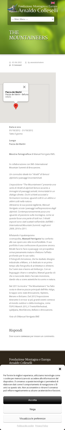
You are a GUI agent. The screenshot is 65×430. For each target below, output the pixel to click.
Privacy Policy (41, 426)
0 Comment (17, 65)
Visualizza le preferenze (33, 418)
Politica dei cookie (25, 426)
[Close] (24, 87)
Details (8, 97)
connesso (25, 336)
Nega (33, 409)
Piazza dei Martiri (17, 144)
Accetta (32, 400)
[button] (60, 369)
